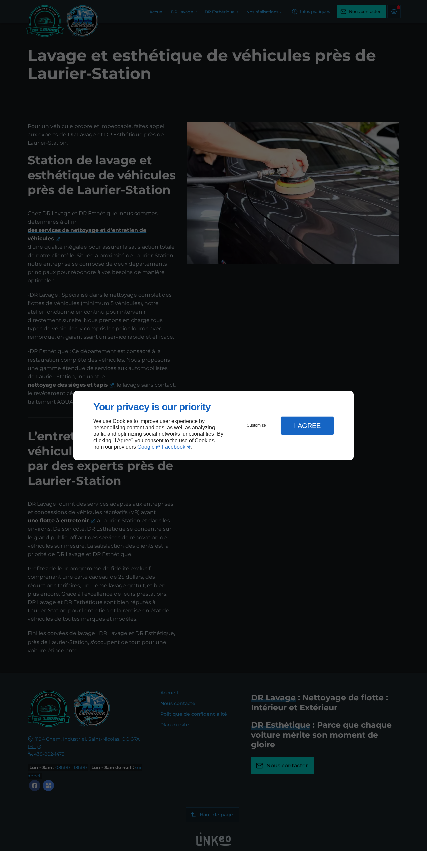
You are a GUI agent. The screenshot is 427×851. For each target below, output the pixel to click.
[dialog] (213, 425)
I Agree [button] (307, 425)
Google (146, 447)
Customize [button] (256, 425)
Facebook (173, 447)
